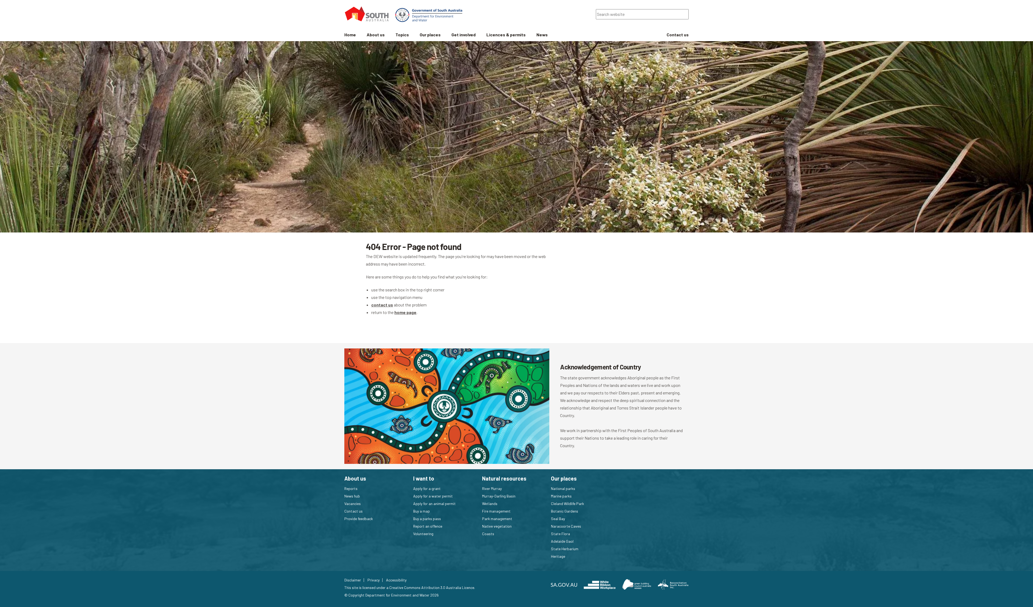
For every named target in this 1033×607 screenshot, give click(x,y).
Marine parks (561, 496)
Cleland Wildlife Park (567, 503)
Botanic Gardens (564, 511)
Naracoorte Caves (566, 526)
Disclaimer (352, 580)
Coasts (488, 533)
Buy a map (421, 511)
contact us (382, 304)
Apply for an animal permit (434, 503)
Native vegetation (497, 526)
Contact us (353, 511)
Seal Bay (558, 518)
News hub (352, 496)
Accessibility (396, 580)
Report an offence (427, 526)
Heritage (558, 556)
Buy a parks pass (427, 518)
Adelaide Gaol (562, 541)
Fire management (496, 511)
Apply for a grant (427, 488)
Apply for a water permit (433, 496)
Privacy (373, 580)
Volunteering (423, 533)
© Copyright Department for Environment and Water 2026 (391, 595)
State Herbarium (564, 548)
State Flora (560, 533)
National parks (563, 488)
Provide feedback (358, 518)
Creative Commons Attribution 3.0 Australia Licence (431, 587)
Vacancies (352, 503)
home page (405, 312)
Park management (497, 518)
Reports (351, 488)
